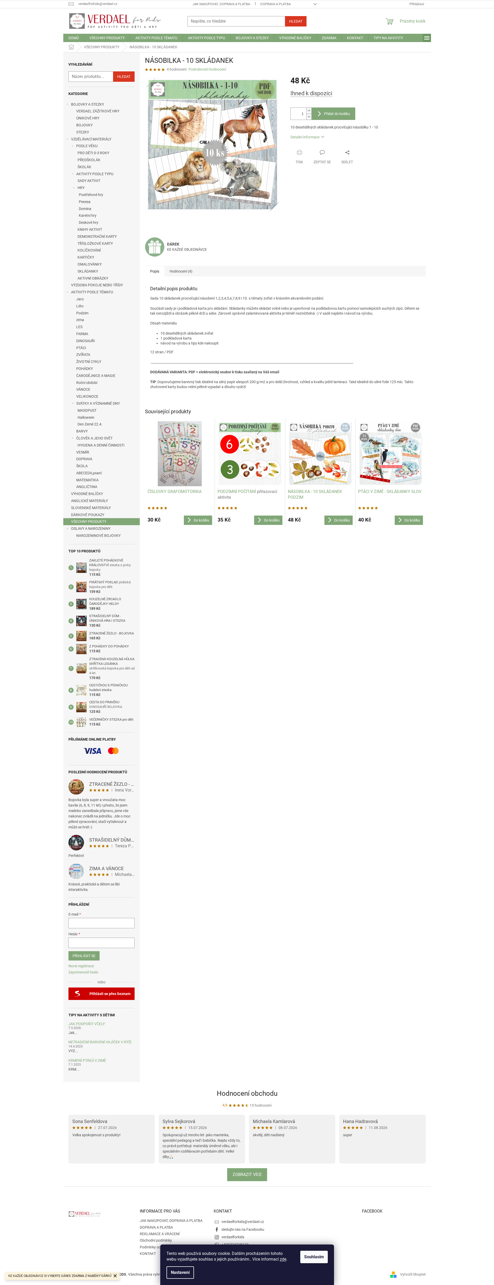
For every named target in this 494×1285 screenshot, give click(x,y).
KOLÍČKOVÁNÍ (89, 250)
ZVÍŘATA (83, 355)
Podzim (82, 313)
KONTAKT (148, 1254)
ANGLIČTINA (86, 487)
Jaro (80, 299)
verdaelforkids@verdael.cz (242, 1222)
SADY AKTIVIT (89, 181)
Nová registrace (81, 966)
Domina (85, 209)
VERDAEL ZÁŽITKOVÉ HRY (97, 111)
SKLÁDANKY (88, 271)
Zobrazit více (247, 1174)
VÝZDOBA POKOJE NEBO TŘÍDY (97, 285)
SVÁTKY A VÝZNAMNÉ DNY (98, 403)
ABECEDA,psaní (89, 473)
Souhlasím (314, 1256)
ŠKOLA (82, 466)
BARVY (82, 431)
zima (80, 320)
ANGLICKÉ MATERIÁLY (89, 501)
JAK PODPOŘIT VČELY (86, 1024)
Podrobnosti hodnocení (207, 69)
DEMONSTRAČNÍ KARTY (97, 236)
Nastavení (180, 1272)
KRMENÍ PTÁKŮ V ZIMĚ (87, 1061)
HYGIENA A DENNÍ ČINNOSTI (101, 445)
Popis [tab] (154, 271)
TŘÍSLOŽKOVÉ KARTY (95, 243)
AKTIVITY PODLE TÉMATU (92, 292)
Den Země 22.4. (90, 424)
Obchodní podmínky (156, 1240)
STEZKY (82, 132)
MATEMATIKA (87, 480)
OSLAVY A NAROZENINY (90, 528)
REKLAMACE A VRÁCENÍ (160, 1234)
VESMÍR (82, 452)
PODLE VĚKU (87, 146)
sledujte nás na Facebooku (242, 1229)
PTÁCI (81, 348)
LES (79, 327)
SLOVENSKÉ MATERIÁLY (91, 508)
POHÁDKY (84, 369)
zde (283, 1259)
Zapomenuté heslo (83, 972)
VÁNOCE (83, 389)
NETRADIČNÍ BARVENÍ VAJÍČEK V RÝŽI (99, 1042)
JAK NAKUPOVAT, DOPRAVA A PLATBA (221, 4)
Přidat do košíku (337, 114)
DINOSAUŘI (85, 341)
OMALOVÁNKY (90, 264)
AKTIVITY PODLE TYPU (94, 174)
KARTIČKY (86, 257)
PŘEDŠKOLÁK (89, 160)
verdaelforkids (232, 1237)
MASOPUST (87, 410)
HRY (81, 188)
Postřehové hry (91, 195)
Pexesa (85, 202)
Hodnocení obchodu (247, 1093)
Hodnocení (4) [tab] (181, 271)
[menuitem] (73, 38)
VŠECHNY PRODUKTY (88, 521)
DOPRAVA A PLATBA (275, 4)
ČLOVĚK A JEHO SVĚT (94, 438)
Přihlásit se (84, 956)
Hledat (295, 21)
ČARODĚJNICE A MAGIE (95, 376)
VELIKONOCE (87, 396)
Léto (80, 306)
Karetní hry (87, 215)
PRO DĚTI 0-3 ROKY (93, 153)
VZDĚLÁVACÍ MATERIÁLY (91, 139)
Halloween (86, 417)
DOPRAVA (84, 459)
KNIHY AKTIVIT (90, 229)
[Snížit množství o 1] (308, 117)
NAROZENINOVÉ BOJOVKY (98, 535)
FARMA (82, 334)
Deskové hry (88, 222)
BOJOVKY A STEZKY (87, 104)
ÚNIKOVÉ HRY (87, 118)
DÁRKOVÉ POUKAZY (87, 515)
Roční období (86, 383)
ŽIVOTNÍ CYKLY (88, 362)
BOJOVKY (84, 125)
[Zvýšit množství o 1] (308, 111)
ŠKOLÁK (84, 167)
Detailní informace (304, 137)
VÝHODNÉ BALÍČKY (87, 494)
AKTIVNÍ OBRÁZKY (93, 278)
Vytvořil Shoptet (413, 1274)
